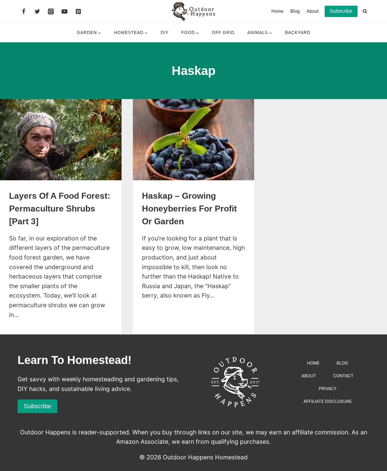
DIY (165, 32)
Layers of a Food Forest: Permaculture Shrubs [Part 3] (59, 208)
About (312, 11)
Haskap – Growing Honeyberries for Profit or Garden (189, 208)
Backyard (298, 32)
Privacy (328, 388)
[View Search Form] (364, 11)
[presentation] (61, 139)
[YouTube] (65, 11)
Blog (295, 11)
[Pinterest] (78, 11)
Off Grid (223, 32)
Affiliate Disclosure (327, 401)
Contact (343, 375)
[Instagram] (51, 11)
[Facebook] (23, 11)
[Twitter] (37, 11)
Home (277, 11)
